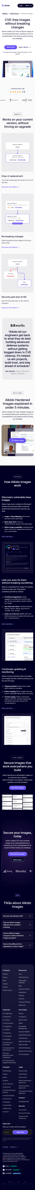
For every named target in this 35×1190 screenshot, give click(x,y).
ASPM (21, 1023)
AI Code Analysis (24, 1054)
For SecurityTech (8, 1023)
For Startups (6, 1039)
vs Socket (6, 1111)
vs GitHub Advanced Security (9, 1091)
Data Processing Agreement (24, 1087)
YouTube (12, 1147)
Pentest (21, 1013)
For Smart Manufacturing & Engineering (8, 1055)
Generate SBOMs (24, 1032)
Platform (5, 13)
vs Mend (5, 1080)
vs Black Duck (7, 1108)
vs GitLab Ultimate (8, 1095)
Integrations (22, 992)
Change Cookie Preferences (23, 1117)
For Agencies (7, 1033)
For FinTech (6, 1020)
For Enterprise (7, 1036)
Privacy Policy (23, 1071)
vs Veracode (6, 1087)
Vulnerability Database (22, 981)
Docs (20, 974)
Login (20, 5)
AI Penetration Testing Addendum (25, 1092)
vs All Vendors (7, 1071)
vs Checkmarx (7, 1099)
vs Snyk (5, 1074)
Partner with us (7, 990)
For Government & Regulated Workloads (9, 1061)
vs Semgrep (6, 1102)
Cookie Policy (23, 1074)
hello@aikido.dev (24, 1101)
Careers (5, 984)
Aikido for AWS (23, 1044)
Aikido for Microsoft (25, 1041)
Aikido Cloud (14, 13)
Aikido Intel (22, 1005)
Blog (20, 986)
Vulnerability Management (23, 1027)
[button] (28, 5)
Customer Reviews (24, 1002)
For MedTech (7, 1017)
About (4, 980)
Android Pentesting (24, 1048)
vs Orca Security (8, 1084)
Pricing (5, 977)
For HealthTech (7, 1013)
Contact (5, 987)
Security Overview (24, 1113)
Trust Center (22, 1110)
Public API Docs (23, 977)
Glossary (21, 995)
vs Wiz (5, 1077)
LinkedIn (5, 1147)
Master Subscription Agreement (25, 1081)
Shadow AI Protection (25, 1051)
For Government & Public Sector (8, 1049)
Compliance (22, 1017)
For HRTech (6, 1029)
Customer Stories (24, 989)
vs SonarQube (7, 1105)
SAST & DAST (23, 1020)
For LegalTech (7, 1026)
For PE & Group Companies (7, 1043)
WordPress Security (25, 1035)
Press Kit (21, 999)
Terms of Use (23, 1077)
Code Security (23, 1038)
